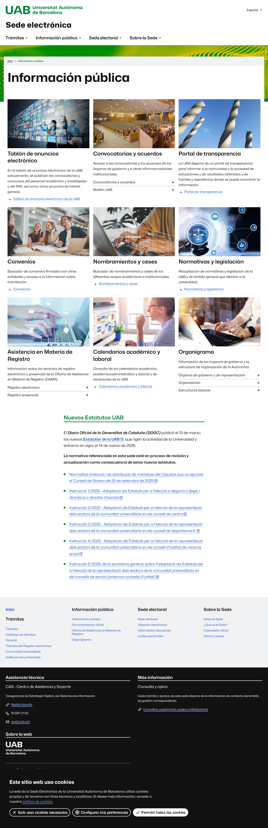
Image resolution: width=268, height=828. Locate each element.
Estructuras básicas (194, 390)
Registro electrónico (24, 388)
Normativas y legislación (204, 289)
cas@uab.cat (20, 721)
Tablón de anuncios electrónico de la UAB (46, 199)
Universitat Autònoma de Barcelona (45, 10)
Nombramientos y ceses (118, 284)
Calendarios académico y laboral (125, 386)
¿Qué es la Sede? (216, 624)
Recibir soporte (21, 704)
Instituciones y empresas (23, 657)
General (11, 640)
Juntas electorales (150, 636)
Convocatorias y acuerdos (114, 182)
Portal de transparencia (203, 192)
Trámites (12, 629)
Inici (10, 609)
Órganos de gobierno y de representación (212, 375)
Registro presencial (23, 395)
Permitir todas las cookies (163, 812)
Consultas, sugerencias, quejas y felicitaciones (175, 709)
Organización (189, 383)
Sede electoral (148, 619)
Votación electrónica (152, 624)
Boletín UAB (102, 190)
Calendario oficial (216, 630)
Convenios (21, 289)
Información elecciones (154, 630)
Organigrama (81, 639)
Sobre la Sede (213, 619)
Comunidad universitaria (23, 651)
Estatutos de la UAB (101, 439)
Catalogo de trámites (21, 634)
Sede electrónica (39, 25)
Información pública (86, 619)
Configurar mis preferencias (104, 812)
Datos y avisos (214, 636)
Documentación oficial (88, 624)
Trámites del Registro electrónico (29, 646)
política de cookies (38, 802)
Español (257, 11)
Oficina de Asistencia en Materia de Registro (96, 632)
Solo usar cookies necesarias (43, 812)
